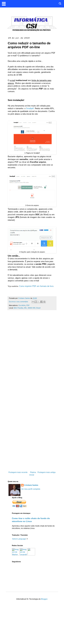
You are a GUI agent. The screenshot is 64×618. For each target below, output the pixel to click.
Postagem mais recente (18, 472)
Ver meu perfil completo (30, 489)
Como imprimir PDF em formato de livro (36, 286)
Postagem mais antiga (47, 472)
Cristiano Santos (31, 485)
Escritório (22, 305)
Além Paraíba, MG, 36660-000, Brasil (27, 308)
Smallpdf (30, 108)
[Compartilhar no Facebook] (41, 301)
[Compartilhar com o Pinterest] (44, 301)
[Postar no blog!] (35, 301)
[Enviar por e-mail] (33, 301)
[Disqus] (32, 354)
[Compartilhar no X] (38, 301)
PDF (28, 305)
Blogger (44, 599)
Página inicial (32, 473)
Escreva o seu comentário (18, 302)
